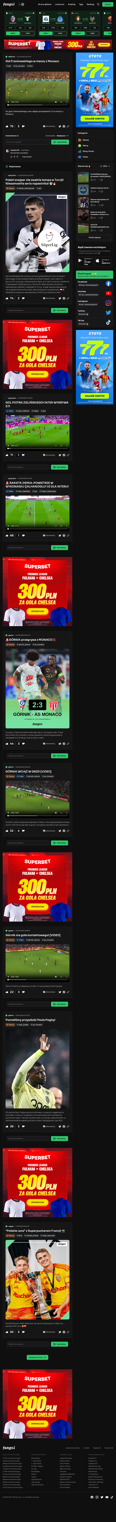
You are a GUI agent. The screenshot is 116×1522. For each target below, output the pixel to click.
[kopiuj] (68, 126)
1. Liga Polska (36, 1461)
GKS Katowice (65, 1485)
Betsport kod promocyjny (12, 1463)
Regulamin (97, 1448)
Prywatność (108, 1448)
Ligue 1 (33, 1477)
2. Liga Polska (36, 1463)
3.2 (20, 28)
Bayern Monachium (95, 1477)
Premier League (37, 1466)
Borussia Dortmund (95, 1479)
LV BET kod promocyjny (11, 1471)
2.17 (10, 28)
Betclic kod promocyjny (11, 1482)
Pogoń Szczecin (66, 1477)
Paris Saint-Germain (95, 1482)
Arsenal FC (92, 1458)
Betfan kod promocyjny (11, 1477)
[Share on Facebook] (64, 126)
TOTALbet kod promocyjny (13, 1487)
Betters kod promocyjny (12, 1479)
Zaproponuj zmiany (73, 1448)
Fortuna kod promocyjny (12, 1474)
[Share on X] (60, 126)
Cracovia (63, 1471)
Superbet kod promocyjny (12, 1466)
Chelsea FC (92, 1461)
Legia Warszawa (66, 1458)
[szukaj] (98, 4)
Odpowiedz (27, 157)
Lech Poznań (64, 1463)
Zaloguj (108, 4)
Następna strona (36, 1357)
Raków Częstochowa (68, 1482)
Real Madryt (92, 1471)
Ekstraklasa (35, 1458)
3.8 (43, 28)
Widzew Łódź (65, 1479)
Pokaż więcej (94, 237)
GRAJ (13, 33)
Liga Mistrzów (36, 1479)
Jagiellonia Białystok (67, 1474)
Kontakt (86, 1448)
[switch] (21, 4)
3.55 (85, 28)
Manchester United (95, 1469)
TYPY (27, 33)
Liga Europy (35, 1482)
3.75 (53, 28)
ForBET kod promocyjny (11, 1485)
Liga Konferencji (37, 1485)
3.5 (30, 28)
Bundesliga (35, 1471)
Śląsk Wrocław (65, 1469)
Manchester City (94, 1466)
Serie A (33, 1474)
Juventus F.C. (93, 1485)
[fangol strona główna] (9, 4)
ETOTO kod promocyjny (11, 1458)
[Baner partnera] (58, 45)
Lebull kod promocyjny (11, 1461)
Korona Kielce (65, 1487)
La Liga (34, 1469)
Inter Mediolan (93, 1487)
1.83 (62, 28)
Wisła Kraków (65, 1461)
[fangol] (9, 1448)
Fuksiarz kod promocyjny (12, 1469)
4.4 (94, 28)
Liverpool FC (93, 1463)
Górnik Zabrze (65, 1466)
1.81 (75, 28)
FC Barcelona (93, 1474)
